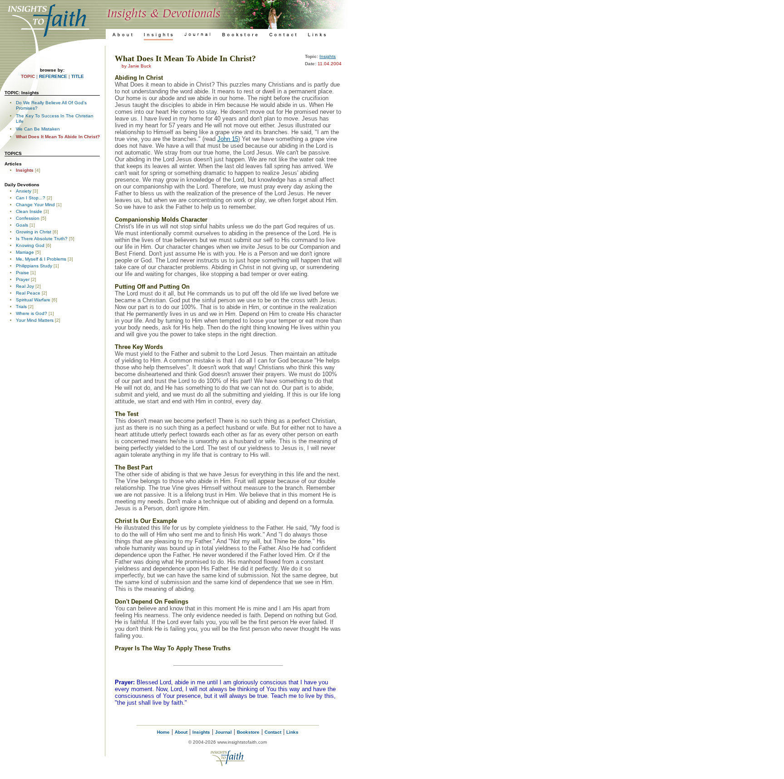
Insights (25, 170)
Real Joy (25, 286)
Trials (21, 306)
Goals (22, 225)
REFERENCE (53, 76)
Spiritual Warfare (33, 299)
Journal (223, 732)
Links (292, 732)
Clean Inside (29, 211)
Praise (22, 272)
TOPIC (28, 76)
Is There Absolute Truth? (42, 238)
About (181, 732)
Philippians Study (34, 265)
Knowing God (30, 245)
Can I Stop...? (30, 197)
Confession (27, 218)
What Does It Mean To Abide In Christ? (58, 136)
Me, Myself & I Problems (41, 258)
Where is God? (31, 313)
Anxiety (23, 191)
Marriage (25, 252)
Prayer (22, 279)
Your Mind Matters (35, 320)
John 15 (227, 138)
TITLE (77, 76)
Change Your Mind (35, 204)
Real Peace (28, 292)
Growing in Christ (33, 231)
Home (163, 732)
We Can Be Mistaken (38, 128)
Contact (273, 732)
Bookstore (248, 732)
